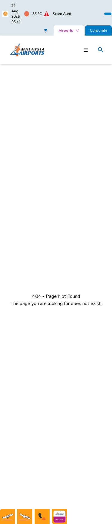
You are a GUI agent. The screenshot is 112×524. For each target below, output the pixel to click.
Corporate (98, 30)
